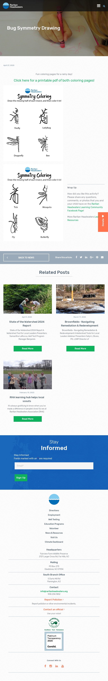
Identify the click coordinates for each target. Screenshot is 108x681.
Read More (27, 348)
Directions (54, 510)
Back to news (26, 257)
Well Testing (54, 519)
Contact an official (53, 609)
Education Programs (54, 524)
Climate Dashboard (54, 542)
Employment (54, 515)
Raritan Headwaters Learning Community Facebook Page (85, 207)
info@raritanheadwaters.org (54, 591)
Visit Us (54, 537)
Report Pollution (53, 599)
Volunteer (54, 528)
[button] (104, 6)
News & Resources (54, 533)
